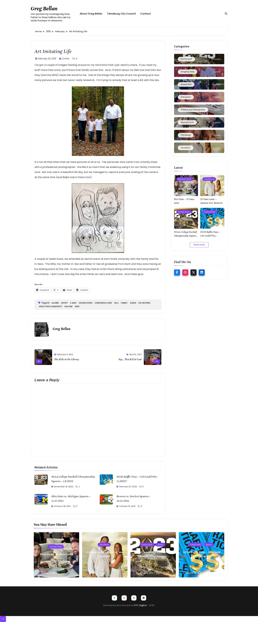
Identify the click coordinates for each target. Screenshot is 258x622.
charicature (85, 303)
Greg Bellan (44, 8)
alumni (55, 303)
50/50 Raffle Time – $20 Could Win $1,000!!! (210, 236)
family (124, 303)
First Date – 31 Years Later (56, 554)
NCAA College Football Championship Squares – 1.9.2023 (185, 236)
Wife (77, 306)
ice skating (144, 303)
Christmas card (103, 303)
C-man (73, 303)
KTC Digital (140, 605)
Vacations (209, 179)
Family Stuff (183, 212)
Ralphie (68, 306)
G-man (133, 303)
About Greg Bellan (91, 13)
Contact (145, 13)
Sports (160, 544)
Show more (199, 244)
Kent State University (50, 306)
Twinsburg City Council (121, 13)
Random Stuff (184, 179)
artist (64, 303)
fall (116, 303)
